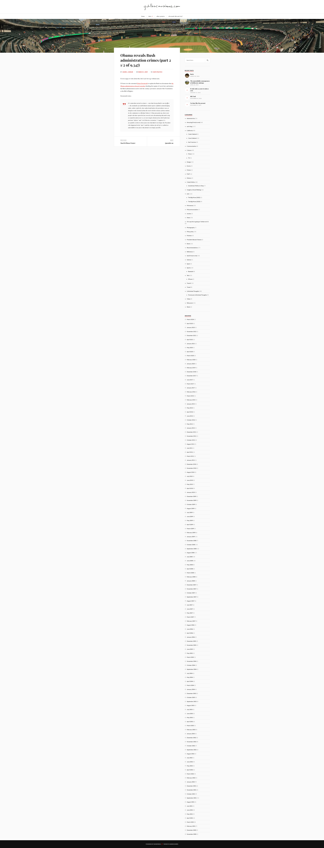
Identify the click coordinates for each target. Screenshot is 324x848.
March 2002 (190, 774)
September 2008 (191, 548)
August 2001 (190, 802)
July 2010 (189, 476)
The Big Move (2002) (194, 197)
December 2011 (191, 432)
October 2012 (191, 420)
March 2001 (190, 822)
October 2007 (191, 593)
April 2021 (190, 339)
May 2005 (190, 653)
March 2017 (190, 384)
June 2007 (190, 609)
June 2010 (190, 480)
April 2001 (190, 818)
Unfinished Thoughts (193, 291)
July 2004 (189, 673)
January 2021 (191, 343)
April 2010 (190, 488)
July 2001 (189, 806)
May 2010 (190, 484)
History (189, 178)
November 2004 (191, 661)
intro (149, 16)
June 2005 (190, 649)
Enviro (189, 166)
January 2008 (191, 581)
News (188, 217)
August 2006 (190, 625)
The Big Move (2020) (194, 201)
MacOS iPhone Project (127, 143)
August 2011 (190, 444)
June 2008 (190, 560)
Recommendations (192, 247)
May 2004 (190, 677)
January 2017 (191, 388)
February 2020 (191, 359)
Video (188, 299)
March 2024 (190, 319)
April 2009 (190, 524)
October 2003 (191, 697)
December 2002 (191, 737)
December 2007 (191, 585)
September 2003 (191, 701)
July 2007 (189, 605)
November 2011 (191, 436)
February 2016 (191, 392)
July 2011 (189, 448)
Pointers (189, 235)
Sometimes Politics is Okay (196, 185)
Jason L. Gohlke (127, 72)
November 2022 (191, 331)
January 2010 (191, 492)
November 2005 (191, 645)
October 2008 (191, 544)
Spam (188, 264)
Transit (189, 283)
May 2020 (190, 347)
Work (188, 307)
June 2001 (190, 810)
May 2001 (190, 814)
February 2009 (191, 532)
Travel (188, 287)
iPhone (190, 279)
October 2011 (191, 440)
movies (189, 213)
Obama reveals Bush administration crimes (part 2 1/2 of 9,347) (145, 60)
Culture (189, 150)
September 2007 (191, 597)
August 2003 (190, 705)
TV (189, 158)
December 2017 (191, 375)
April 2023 (190, 323)
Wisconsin (190, 303)
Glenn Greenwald (142, 83)
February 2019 (191, 367)
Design (189, 162)
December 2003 (191, 693)
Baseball (190, 271)
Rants (188, 243)
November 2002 (191, 741)
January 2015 (191, 404)
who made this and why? (175, 16)
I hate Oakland (192, 134)
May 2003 (190, 717)
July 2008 (189, 556)
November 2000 (191, 834)
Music (190, 154)
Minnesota (190, 205)
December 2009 (191, 496)
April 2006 (190, 633)
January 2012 (191, 428)
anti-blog (189, 126)
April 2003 (190, 721)
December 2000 (191, 830)
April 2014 (190, 412)
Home (143, 16)
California (190, 130)
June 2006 (190, 629)
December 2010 (191, 464)
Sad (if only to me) (192, 255)
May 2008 (190, 564)
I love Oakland (192, 138)
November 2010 (191, 468)
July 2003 (189, 709)
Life (188, 194)
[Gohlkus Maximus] (162, 6)
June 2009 (190, 516)
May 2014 (190, 408)
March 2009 (190, 528)
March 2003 (190, 725)
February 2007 (191, 621)
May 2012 (190, 424)
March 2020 (190, 355)
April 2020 (190, 351)
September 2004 (191, 669)
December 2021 (191, 335)
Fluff (188, 174)
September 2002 (191, 749)
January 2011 (191, 460)
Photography (190, 227)
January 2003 (191, 733)
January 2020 (191, 363)
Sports (189, 268)
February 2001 (191, 826)
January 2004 (191, 689)
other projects (161, 16)
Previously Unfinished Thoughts (197, 295)
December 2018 (191, 371)
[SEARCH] (207, 60)
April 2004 (190, 681)
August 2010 (190, 472)
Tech (188, 275)
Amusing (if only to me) (193, 122)
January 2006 (191, 637)
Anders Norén (173, 844)
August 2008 (190, 552)
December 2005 (191, 641)
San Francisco (192, 142)
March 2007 (190, 617)
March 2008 (190, 572)
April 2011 (190, 452)
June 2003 (190, 713)
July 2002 (189, 757)
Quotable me (169, 143)
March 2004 (190, 685)
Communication (191, 146)
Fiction (189, 170)
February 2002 (191, 778)
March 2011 (190, 456)
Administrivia (191, 118)
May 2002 (190, 766)
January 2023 (191, 327)
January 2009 (191, 536)
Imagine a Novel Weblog (194, 190)
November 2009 (191, 500)
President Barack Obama (194, 239)
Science (189, 259)
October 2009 (191, 504)
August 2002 (190, 754)
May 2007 (190, 613)
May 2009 (190, 520)
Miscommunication (192, 209)
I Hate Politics (157, 72)
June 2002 (190, 762)
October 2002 (191, 745)
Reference (190, 251)
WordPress (157, 844)
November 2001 (191, 790)
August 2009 (190, 508)
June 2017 (190, 380)
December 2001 (191, 786)
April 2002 (190, 770)
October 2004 (191, 665)
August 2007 (190, 601)
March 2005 (190, 657)
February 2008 (191, 577)
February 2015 (191, 400)
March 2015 (190, 396)
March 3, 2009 (143, 72)
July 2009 (189, 512)
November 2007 (191, 589)
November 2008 (191, 540)
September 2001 (191, 798)
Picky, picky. (190, 231)
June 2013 (190, 416)
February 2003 (191, 729)
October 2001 (191, 794)
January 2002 (191, 782)
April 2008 (190, 569)
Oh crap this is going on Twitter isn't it (198, 221)
